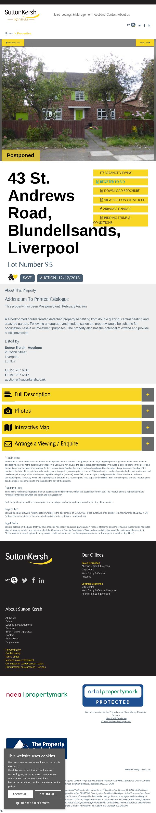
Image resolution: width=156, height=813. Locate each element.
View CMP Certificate (116, 718)
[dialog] (34, 778)
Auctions (99, 14)
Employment (12, 642)
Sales (56, 14)
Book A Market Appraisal (18, 631)
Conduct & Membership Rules (116, 721)
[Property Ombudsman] (36, 746)
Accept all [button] (20, 794)
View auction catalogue (124, 200)
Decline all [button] (48, 794)
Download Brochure (121, 191)
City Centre (88, 569)
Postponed (20, 155)
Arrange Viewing (118, 173)
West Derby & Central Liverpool (99, 590)
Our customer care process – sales (24, 663)
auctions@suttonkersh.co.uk (25, 379)
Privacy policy (13, 649)
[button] (34, 803)
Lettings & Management (77, 14)
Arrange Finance (116, 209)
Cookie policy (13, 653)
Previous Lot (14, 43)
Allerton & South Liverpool (96, 566)
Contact (111, 14)
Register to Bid (112, 182)
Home (9, 33)
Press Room (12, 638)
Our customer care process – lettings (25, 667)
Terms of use (12, 656)
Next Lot (144, 43)
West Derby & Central (93, 573)
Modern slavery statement (19, 660)
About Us (124, 14)
